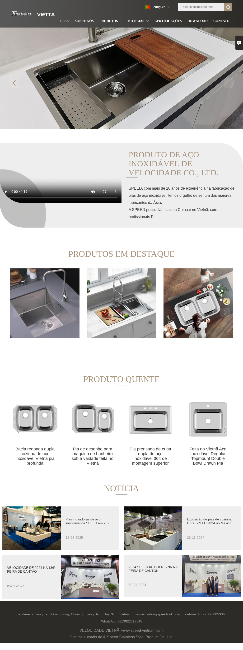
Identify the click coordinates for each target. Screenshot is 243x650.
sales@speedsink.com (163, 614)
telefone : (191, 614)
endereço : (27, 614)
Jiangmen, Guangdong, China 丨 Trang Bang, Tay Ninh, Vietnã (82, 614)
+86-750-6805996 (211, 614)
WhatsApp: (109, 621)
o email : (140, 614)
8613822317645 (129, 621)
